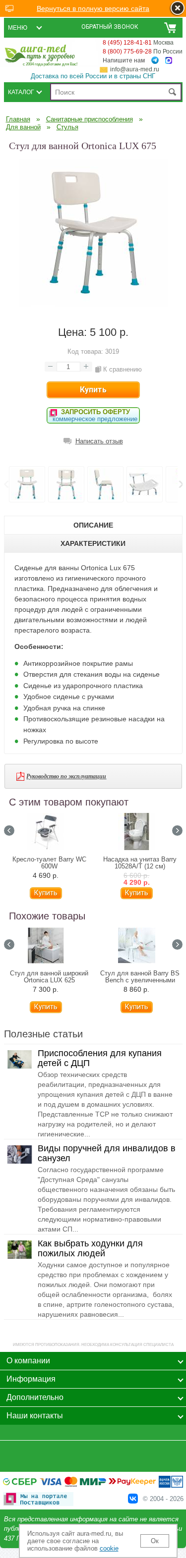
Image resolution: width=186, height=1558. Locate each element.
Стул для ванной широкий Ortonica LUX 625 (49, 977)
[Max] (168, 60)
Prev (6, 484)
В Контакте (133, 1499)
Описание (93, 525)
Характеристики (93, 543)
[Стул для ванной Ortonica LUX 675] (93, 305)
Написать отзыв (99, 441)
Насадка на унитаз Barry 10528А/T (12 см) (140, 863)
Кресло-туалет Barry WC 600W (49, 863)
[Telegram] (155, 60)
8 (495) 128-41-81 (127, 42)
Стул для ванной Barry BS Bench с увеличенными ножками (140, 980)
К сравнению (122, 369)
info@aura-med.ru (134, 69)
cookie (109, 1548)
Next (177, 830)
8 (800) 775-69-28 (127, 51)
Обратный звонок (109, 26)
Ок (155, 1541)
